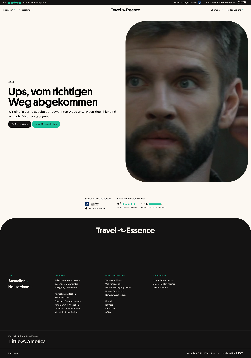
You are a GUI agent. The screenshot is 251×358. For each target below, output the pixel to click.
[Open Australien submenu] (28, 281)
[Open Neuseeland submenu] (32, 287)
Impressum (13, 353)
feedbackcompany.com (128, 207)
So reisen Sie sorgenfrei (97, 208)
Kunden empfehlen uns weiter (155, 207)
